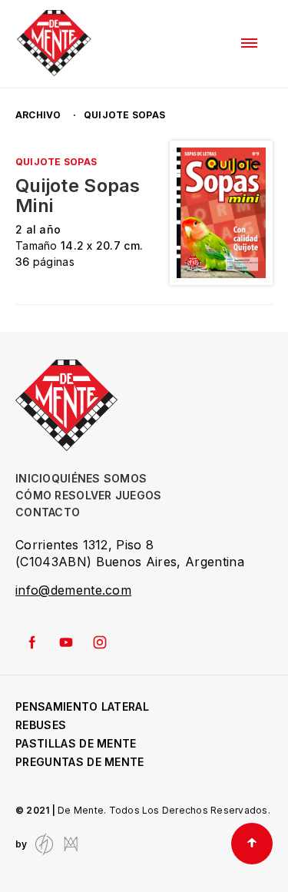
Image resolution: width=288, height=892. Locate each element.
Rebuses (40, 724)
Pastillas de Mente (76, 743)
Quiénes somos (99, 478)
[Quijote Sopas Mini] (221, 213)
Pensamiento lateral (82, 706)
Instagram (100, 642)
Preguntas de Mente (79, 761)
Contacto (47, 512)
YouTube (66, 642)
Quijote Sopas (56, 161)
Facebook (32, 642)
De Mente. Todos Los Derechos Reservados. (164, 810)
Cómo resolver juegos (88, 495)
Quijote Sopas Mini (78, 196)
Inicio (33, 478)
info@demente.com (73, 590)
